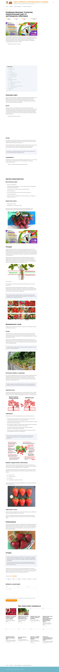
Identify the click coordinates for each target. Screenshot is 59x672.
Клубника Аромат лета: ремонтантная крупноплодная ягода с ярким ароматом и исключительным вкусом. (48, 619)
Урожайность (12, 72)
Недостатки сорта (13, 76)
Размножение (11, 88)
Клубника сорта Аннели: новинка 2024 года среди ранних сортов (23, 617)
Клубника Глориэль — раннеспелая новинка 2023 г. (10, 637)
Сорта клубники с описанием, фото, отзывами (31, 2)
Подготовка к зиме (13, 87)
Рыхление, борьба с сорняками (15, 82)
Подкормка (12, 84)
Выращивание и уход (12, 79)
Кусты (11, 70)
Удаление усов (12, 83)
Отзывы (9, 90)
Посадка (11, 6)
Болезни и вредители (27, 6)
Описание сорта (11, 68)
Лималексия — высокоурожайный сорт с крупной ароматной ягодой (48, 638)
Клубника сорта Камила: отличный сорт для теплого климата (11, 617)
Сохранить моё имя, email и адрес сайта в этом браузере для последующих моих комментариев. (21, 598)
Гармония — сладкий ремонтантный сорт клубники (34, 637)
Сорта (7, 6)
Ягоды (11, 71)
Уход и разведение (18, 6)
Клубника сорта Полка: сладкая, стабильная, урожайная (35, 617)
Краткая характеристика (12, 74)
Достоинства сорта (13, 75)
